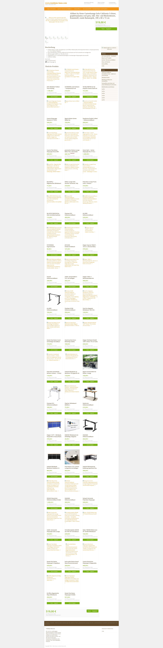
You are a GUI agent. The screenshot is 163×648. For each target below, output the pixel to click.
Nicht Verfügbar (54, 96)
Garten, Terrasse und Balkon (65, 9)
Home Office (77, 9)
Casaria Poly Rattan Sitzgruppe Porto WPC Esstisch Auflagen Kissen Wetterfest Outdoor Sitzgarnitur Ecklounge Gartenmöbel (53, 150)
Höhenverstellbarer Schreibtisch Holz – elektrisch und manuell (109, 74)
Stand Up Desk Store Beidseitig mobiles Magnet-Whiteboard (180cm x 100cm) (70, 340)
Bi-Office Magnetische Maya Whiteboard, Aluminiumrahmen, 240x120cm (53, 594)
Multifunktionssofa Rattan (108, 87)
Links (103, 66)
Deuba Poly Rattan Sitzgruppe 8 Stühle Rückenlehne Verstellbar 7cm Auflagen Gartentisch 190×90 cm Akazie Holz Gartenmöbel (72, 594)
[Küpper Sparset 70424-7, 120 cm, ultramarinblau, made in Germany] (90, 235)
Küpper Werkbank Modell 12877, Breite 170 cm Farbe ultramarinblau (90, 340)
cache (103, 89)
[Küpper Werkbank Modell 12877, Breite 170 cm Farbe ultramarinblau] (90, 330)
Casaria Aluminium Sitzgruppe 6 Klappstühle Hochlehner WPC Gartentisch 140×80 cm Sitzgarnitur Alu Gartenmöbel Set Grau (89, 562)
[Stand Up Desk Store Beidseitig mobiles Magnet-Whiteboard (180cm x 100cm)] (72, 330)
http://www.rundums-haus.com (59, 646)
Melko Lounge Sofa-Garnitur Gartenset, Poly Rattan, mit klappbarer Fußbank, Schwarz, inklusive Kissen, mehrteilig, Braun (71, 182)
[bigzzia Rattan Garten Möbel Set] (72, 108)
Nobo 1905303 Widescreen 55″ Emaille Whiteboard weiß (90, 530)
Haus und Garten (51, 9)
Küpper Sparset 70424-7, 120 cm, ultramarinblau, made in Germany (89, 245)
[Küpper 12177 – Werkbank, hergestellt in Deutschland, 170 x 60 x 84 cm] (54, 425)
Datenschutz (110, 628)
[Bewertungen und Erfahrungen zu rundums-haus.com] (109, 48)
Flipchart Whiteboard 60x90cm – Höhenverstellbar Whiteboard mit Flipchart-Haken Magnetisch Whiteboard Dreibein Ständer (72, 404)
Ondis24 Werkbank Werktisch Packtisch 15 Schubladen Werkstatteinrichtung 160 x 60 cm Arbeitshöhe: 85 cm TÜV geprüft (54, 467)
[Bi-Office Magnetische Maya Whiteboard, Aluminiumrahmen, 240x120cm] (54, 583)
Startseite (47, 622)
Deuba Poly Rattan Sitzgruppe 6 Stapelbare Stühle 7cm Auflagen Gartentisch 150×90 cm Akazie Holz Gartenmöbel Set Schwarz (54, 562)
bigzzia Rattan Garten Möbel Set (71, 119)
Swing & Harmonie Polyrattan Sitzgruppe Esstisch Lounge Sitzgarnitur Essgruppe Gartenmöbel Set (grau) (89, 499)
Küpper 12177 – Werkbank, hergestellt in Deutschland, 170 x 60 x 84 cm (54, 435)
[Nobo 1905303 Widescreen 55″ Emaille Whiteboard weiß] (90, 520)
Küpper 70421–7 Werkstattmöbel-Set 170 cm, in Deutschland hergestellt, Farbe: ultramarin (89, 277)
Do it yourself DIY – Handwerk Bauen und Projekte (95, 9)
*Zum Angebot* (106, 29)
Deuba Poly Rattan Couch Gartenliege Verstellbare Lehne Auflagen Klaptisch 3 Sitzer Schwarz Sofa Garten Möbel (54, 340)
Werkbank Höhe (106, 77)
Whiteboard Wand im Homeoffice (107, 80)
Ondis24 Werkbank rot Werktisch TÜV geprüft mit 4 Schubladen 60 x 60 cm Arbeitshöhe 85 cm (72, 372)
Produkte (52, 622)
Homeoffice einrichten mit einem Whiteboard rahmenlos (109, 84)
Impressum (104, 628)
